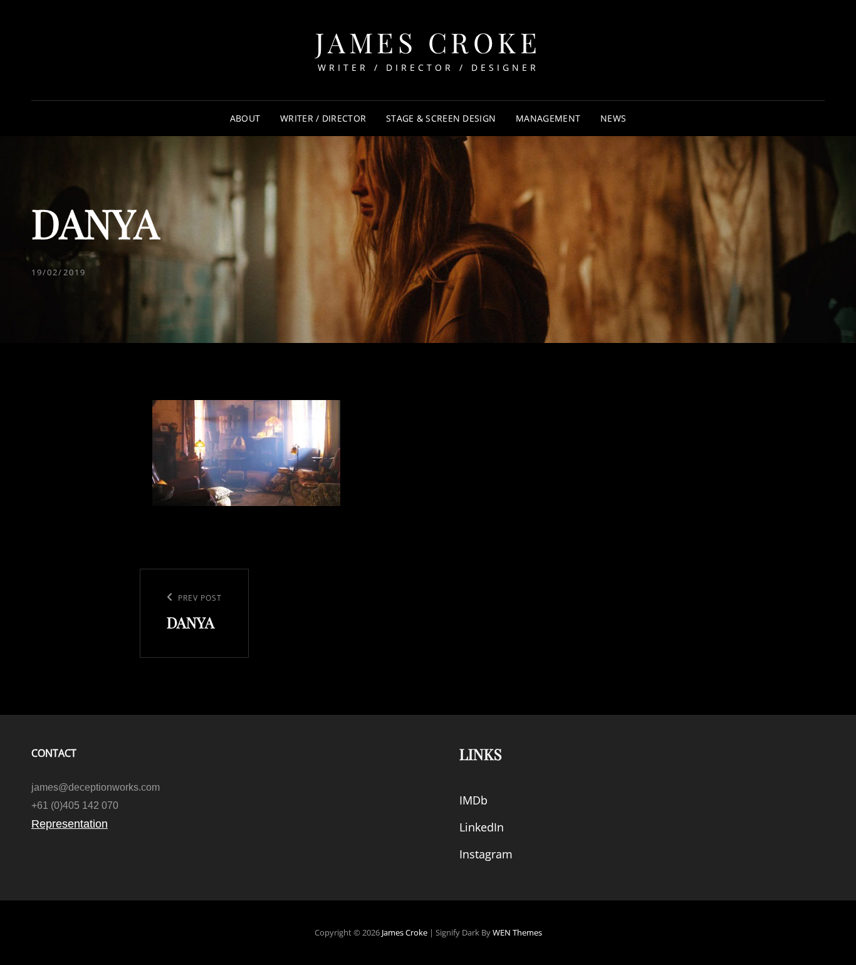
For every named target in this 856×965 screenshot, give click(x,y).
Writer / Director (323, 118)
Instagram (486, 854)
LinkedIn (481, 827)
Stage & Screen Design (441, 118)
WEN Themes (517, 932)
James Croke (428, 41)
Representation (69, 824)
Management (548, 118)
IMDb (473, 800)
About (245, 118)
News (613, 118)
